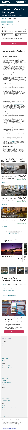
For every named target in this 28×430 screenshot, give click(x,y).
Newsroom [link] (4, 351)
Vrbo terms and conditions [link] (7, 396)
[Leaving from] (14, 27)
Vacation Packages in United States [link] (8, 374)
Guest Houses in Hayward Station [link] (9, 295)
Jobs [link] (3, 345)
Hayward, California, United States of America (15, 31)
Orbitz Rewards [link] (5, 358)
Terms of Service (14, 428)
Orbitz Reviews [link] (5, 376)
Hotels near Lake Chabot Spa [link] (8, 288)
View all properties (14, 233)
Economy (14, 24)
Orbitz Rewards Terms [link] (6, 398)
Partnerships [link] (4, 349)
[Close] (25, 420)
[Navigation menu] (25, 1)
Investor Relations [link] (5, 354)
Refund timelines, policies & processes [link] (9, 411)
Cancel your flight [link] (5, 409)
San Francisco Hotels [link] (6, 293)
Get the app (14, 332)
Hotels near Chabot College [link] (8, 298)
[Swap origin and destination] (25, 29)
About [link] (3, 343)
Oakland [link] (5, 5)
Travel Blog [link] (4, 384)
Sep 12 (5, 35)
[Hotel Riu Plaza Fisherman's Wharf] (14, 194)
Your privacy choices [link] (6, 400)
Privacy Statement (7, 428)
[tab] (4, 18)
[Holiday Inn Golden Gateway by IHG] (14, 172)
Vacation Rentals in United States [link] (8, 367)
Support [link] (3, 405)
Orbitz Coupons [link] (5, 378)
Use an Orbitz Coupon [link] (6, 413)
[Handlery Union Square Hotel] (14, 216)
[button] (14, 182)
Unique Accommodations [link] (6, 382)
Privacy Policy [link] (4, 389)
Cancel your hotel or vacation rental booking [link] (10, 407)
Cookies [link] (3, 391)
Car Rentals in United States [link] (7, 369)
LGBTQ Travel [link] (4, 380)
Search (14, 43)
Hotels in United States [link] (6, 365)
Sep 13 (19, 35)
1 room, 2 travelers (5, 24)
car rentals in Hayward (18, 104)
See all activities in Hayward (14, 265)
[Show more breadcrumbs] (2, 5)
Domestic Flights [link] (5, 371)
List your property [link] (5, 347)
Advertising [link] (4, 360)
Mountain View (13, 141)
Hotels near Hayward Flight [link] (8, 290)
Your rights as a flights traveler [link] (7, 416)
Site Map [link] (3, 356)
